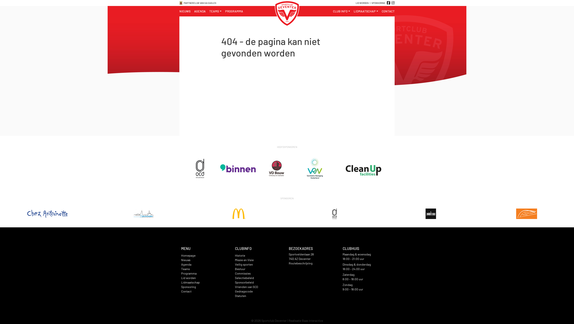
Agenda (200, 11)
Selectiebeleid (244, 278)
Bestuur (240, 269)
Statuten (240, 296)
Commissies (243, 273)
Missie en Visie (244, 260)
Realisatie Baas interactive (306, 320)
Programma (234, 11)
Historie (240, 255)
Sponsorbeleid (244, 282)
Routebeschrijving (301, 263)
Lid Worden (362, 2)
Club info (340, 11)
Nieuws (185, 11)
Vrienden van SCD (246, 287)
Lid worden (188, 278)
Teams (214, 11)
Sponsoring (378, 2)
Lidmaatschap (365, 11)
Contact (388, 11)
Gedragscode (244, 291)
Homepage (188, 255)
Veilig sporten (244, 264)
